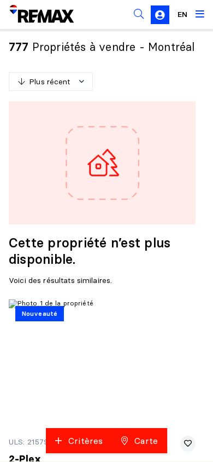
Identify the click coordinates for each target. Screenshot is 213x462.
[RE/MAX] (35, 14)
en (182, 14)
